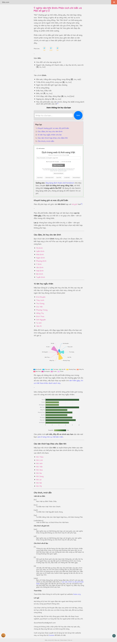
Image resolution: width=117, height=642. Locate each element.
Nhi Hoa (39, 470)
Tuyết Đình (40, 277)
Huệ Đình (40, 271)
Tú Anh (39, 323)
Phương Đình (41, 261)
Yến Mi (39, 326)
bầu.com (5, 2)
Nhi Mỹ (39, 486)
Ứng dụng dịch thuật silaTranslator (60, 183)
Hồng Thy (40, 313)
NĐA (46, 640)
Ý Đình (39, 264)
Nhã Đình (40, 254)
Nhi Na (39, 473)
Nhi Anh (39, 463)
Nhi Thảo (39, 457)
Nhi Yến (39, 466)
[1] (57, 103)
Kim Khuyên (40, 297)
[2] (81, 204)
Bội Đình (39, 274)
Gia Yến (39, 307)
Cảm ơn (70, 640)
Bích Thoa (40, 316)
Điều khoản (64, 640)
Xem (78, 115)
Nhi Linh (39, 460)
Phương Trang (41, 310)
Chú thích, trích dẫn (46, 141)
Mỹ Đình (39, 248)
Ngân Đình (40, 258)
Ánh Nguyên (41, 319)
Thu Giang (40, 303)
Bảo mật (57, 640)
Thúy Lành (40, 300)
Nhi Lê (38, 479)
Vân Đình (39, 267)
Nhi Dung (40, 476)
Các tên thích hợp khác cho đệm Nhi (53, 138)
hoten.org (77, 594)
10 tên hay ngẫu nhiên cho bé (49, 135)
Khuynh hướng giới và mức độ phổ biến (53, 128)
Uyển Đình (40, 251)
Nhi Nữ (39, 483)
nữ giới (74, 204)
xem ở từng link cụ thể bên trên (50, 437)
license (51, 635)
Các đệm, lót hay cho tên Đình (50, 131)
